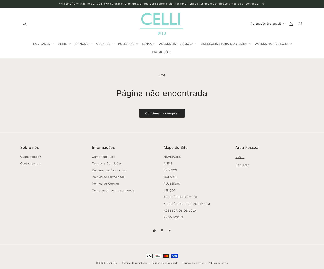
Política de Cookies (106, 183)
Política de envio (218, 263)
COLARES (171, 177)
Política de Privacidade (108, 177)
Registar (242, 165)
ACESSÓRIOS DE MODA (181, 197)
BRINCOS (170, 170)
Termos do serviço (193, 263)
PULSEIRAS (172, 183)
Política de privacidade (165, 263)
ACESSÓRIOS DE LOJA (180, 210)
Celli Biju (112, 263)
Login (240, 157)
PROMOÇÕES (173, 217)
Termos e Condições (107, 163)
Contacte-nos (30, 163)
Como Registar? (103, 156)
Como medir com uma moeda (113, 190)
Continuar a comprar (162, 113)
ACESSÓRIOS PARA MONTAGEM (187, 204)
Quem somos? (30, 156)
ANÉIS (168, 163)
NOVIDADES (172, 156)
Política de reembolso (135, 263)
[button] (24, 23)
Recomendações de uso (109, 170)
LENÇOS (170, 190)
